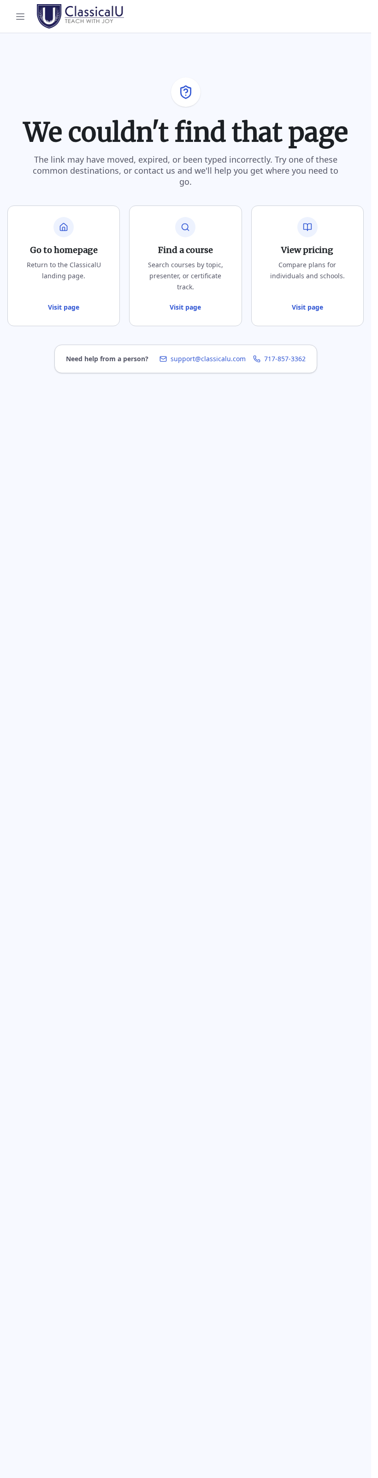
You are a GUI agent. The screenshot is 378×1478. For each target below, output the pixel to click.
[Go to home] (80, 16)
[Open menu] (20, 16)
